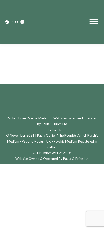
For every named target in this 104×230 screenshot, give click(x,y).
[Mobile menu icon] (94, 22)
